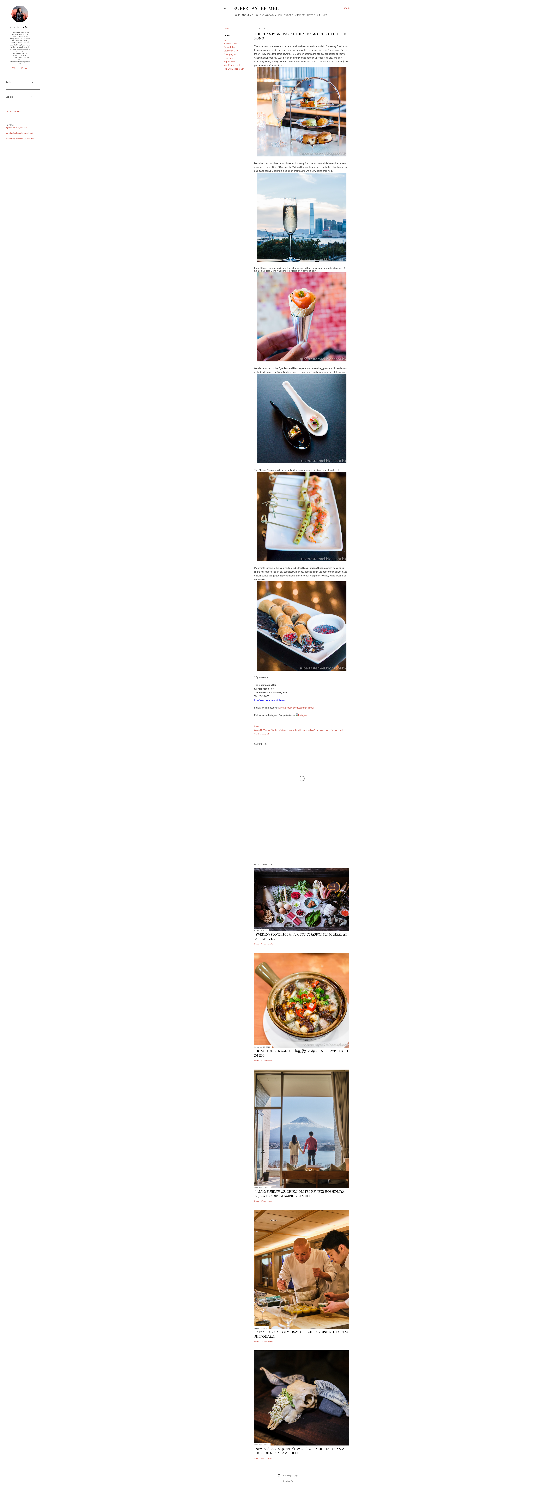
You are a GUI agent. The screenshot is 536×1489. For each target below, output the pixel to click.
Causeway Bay (230, 51)
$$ (224, 40)
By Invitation (229, 47)
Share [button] (226, 28)
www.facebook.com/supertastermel (296, 708)
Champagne (229, 54)
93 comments (266, 1458)
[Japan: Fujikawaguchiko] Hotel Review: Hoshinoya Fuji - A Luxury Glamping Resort (299, 1193)
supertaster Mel (256, 8)
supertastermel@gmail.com (16, 127)
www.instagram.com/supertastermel (20, 138)
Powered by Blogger (290, 1476)
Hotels (311, 15)
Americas (300, 15)
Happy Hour (229, 61)
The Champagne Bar (233, 69)
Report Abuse (13, 111)
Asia (280, 15)
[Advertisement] (301, 836)
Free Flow (228, 58)
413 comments (267, 944)
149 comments (267, 1341)
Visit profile (19, 68)
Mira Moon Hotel (231, 65)
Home (237, 15)
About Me (247, 15)
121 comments (266, 1201)
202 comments (267, 1061)
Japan (272, 15)
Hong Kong (261, 15)
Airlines (322, 15)
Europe (288, 15)
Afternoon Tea (230, 43)
